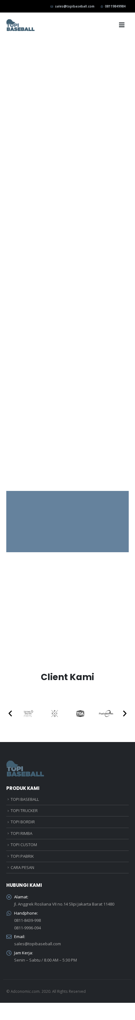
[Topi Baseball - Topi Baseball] (20, 25)
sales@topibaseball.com (74, 6)
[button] (10, 713)
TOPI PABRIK (22, 856)
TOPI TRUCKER (24, 810)
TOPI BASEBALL (25, 799)
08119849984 (115, 6)
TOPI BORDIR (23, 822)
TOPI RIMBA (21, 833)
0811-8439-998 (27, 920)
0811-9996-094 (27, 928)
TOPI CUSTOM (24, 844)
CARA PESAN (22, 867)
